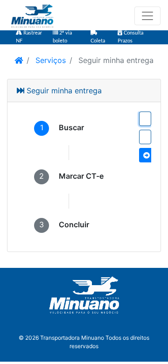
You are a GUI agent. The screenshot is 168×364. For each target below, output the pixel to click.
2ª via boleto (62, 36)
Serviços (49, 60)
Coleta (98, 40)
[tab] (59, 128)
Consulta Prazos (130, 36)
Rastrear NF (29, 36)
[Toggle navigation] (147, 16)
